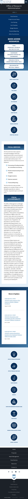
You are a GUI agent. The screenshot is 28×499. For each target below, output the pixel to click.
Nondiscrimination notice (14, 487)
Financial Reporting (14, 31)
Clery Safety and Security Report (14, 492)
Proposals (14, 453)
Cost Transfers (14, 25)
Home (14, 449)
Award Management (14, 456)
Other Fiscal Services (14, 34)
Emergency (14, 494)
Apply (14, 481)
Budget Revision (14, 28)
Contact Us (14, 467)
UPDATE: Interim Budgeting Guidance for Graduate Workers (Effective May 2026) (13, 335)
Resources (14, 463)
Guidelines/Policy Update (10, 298)
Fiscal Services (14, 16)
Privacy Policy (14, 489)
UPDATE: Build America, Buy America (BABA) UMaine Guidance (12, 302)
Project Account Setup (14, 19)
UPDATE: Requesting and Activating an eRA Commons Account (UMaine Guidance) (13, 318)
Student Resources (14, 484)
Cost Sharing (14, 22)
